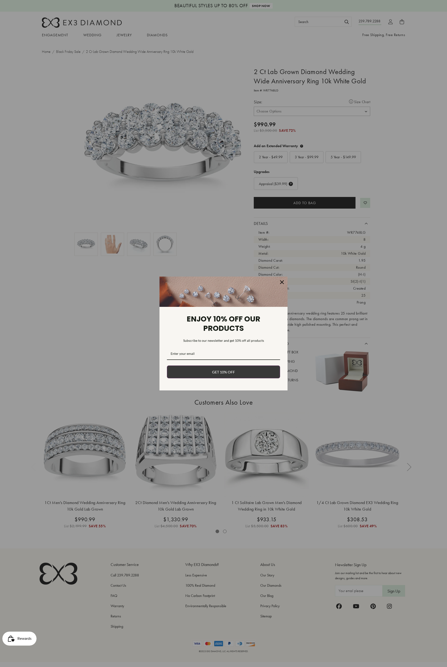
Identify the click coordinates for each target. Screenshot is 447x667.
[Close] (282, 282)
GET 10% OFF (223, 372)
